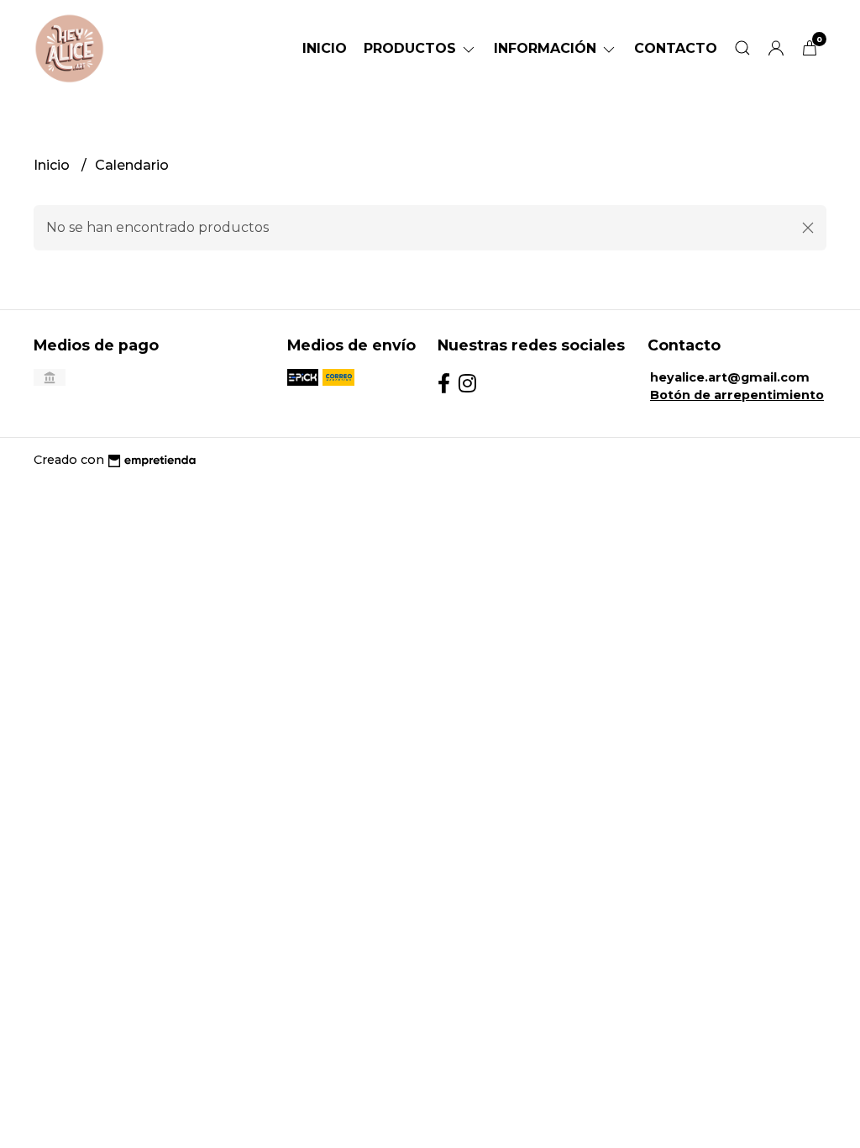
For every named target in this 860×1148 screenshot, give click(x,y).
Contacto (675, 48)
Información (547, 48)
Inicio (324, 48)
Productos (412, 48)
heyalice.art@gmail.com (730, 377)
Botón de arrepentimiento (737, 395)
